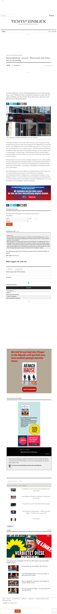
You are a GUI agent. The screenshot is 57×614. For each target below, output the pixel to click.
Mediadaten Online (7, 600)
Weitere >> (10, 526)
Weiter (9, 224)
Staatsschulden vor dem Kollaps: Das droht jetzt (35, 566)
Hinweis (41, 247)
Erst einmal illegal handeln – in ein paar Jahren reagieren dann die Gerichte (35, 574)
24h (8, 485)
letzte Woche (13, 485)
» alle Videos (49, 530)
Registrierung (18, 269)
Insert (17, 611)
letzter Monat (22, 485)
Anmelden (10, 269)
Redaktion (17, 65)
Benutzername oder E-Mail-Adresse (15, 271)
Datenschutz (31, 598)
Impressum (24, 598)
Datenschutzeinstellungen (42, 598)
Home (4, 598)
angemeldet (15, 251)
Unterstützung (16, 598)
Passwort (8, 277)
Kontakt (9, 598)
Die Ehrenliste (36, 518)
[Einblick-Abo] (29, 418)
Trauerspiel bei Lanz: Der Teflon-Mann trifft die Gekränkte (36, 503)
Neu (21, 481)
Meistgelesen (12, 481)
